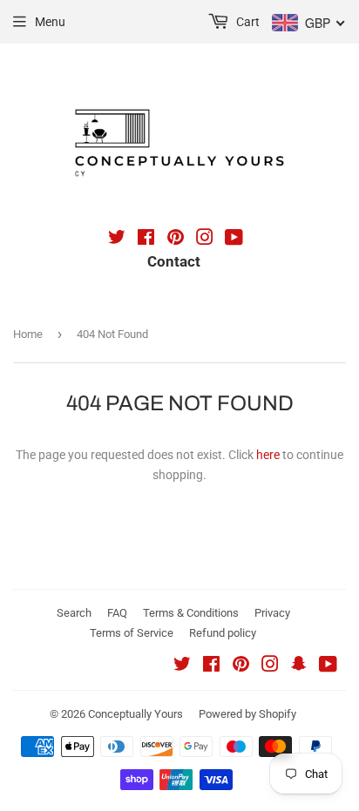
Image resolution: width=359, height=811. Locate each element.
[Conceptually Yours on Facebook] (211, 666)
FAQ (117, 612)
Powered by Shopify (247, 713)
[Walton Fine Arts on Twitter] (116, 240)
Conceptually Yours (135, 713)
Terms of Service (131, 632)
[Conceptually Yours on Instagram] (270, 666)
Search (74, 612)
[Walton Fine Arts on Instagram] (204, 240)
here (268, 455)
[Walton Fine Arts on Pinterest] (175, 240)
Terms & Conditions (191, 612)
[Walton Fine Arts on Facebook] (146, 240)
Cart (247, 22)
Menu (50, 22)
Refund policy (222, 632)
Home (28, 334)
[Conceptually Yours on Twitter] (182, 666)
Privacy (272, 612)
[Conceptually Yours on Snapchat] (299, 666)
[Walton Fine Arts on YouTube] (234, 240)
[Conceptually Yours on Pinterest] (241, 666)
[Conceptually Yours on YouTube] (328, 666)
